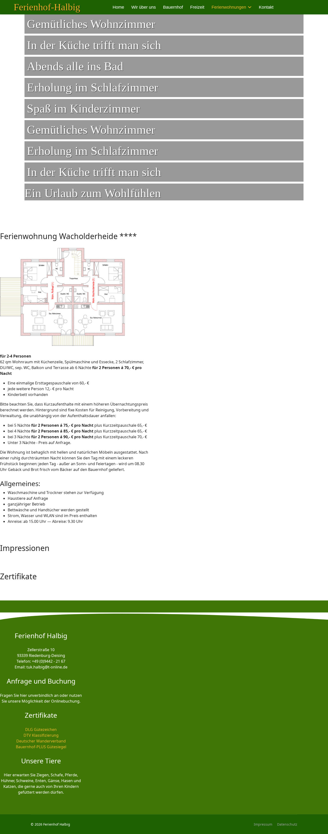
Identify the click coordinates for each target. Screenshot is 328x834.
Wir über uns (143, 7)
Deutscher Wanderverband (41, 741)
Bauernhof (173, 7)
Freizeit (197, 7)
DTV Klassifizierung (41, 735)
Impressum (263, 824)
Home (118, 7)
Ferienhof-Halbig (47, 7)
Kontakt (266, 7)
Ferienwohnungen (229, 7)
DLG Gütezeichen (41, 729)
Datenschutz (287, 824)
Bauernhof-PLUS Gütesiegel (41, 746)
